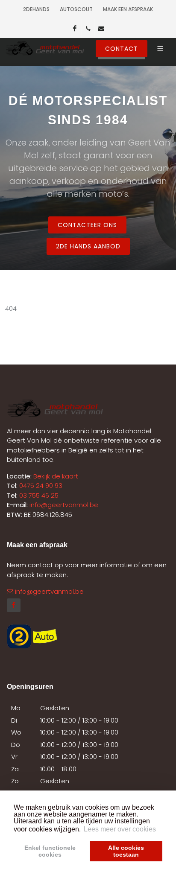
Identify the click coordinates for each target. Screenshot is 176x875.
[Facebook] (74, 28)
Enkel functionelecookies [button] (50, 851)
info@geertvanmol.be (63, 504)
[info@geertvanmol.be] (101, 28)
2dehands (36, 9)
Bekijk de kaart (55, 476)
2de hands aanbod (88, 246)
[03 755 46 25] (88, 28)
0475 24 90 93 (40, 485)
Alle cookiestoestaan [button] (126, 851)
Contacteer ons (87, 225)
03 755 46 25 (39, 495)
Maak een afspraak (128, 9)
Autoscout (76, 9)
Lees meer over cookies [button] (120, 829)
